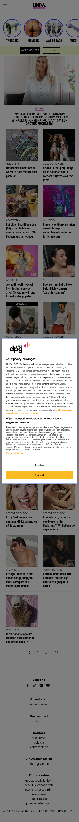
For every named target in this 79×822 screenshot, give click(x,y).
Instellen (39, 465)
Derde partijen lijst (14, 453)
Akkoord (39, 475)
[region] (39, 411)
